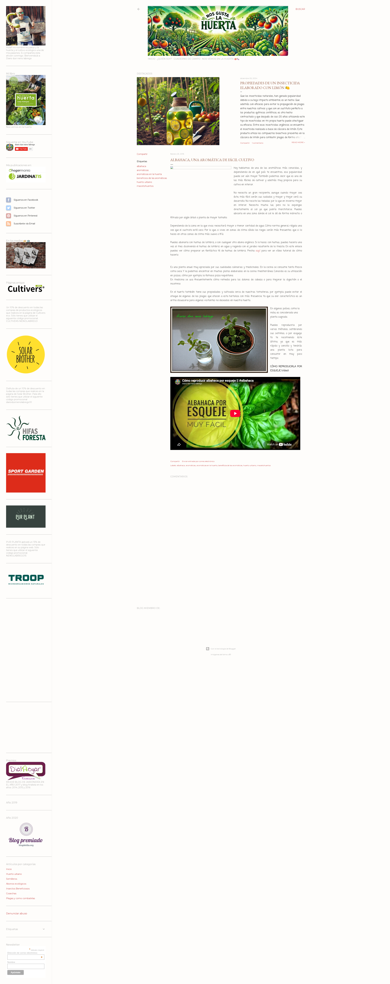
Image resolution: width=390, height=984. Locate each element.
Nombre (11, 962)
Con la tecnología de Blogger (223, 649)
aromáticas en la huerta (149, 174)
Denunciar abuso (16, 913)
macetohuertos (145, 186)
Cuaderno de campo (187, 58)
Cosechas (11, 893)
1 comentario (257, 143)
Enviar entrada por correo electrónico (198, 461)
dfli (229, 654)
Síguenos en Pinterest (8, 215)
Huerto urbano (14, 874)
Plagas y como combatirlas (20, 898)
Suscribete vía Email (8, 223)
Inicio (151, 58)
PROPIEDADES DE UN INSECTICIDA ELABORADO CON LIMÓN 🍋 (270, 85)
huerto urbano (144, 182)
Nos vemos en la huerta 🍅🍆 (220, 58)
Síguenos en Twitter (8, 207)
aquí (258, 251)
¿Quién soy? (164, 58)
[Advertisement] (236, 578)
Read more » (298, 142)
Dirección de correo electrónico (25, 953)
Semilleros (11, 879)
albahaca (141, 166)
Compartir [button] (245, 143)
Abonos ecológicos (16, 883)
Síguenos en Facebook (8, 199)
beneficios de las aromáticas (152, 178)
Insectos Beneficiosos (18, 888)
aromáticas (143, 170)
